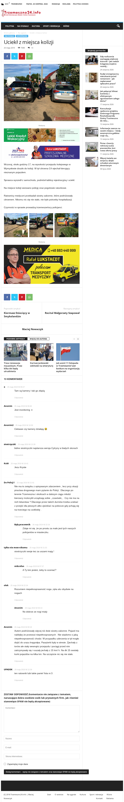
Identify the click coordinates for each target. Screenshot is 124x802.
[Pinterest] (22, 56)
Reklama (66, 4)
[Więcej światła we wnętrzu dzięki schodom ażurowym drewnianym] (91, 162)
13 (32, 48)
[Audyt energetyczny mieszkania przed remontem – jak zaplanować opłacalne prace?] (91, 77)
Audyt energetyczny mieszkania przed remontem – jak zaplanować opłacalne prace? (109, 78)
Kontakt (99, 798)
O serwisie (59, 794)
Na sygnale (23, 26)
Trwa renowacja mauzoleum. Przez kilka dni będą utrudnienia (13, 367)
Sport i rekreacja (51, 26)
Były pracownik (22, 524)
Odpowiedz (18, 398)
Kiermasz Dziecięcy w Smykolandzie (17, 314)
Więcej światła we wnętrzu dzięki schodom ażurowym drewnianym (109, 162)
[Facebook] (7, 56)
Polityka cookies (80, 4)
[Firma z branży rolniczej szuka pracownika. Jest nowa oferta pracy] (91, 147)
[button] (118, 26)
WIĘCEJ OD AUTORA (38, 339)
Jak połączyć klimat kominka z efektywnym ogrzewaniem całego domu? (109, 96)
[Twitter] (14, 56)
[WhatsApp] (29, 56)
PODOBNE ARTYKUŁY (15, 339)
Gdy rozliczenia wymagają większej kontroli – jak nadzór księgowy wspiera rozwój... (109, 61)
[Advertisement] (102, 194)
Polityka (9, 26)
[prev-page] (74, 339)
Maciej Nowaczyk (32, 329)
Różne (66, 26)
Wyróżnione (22, 36)
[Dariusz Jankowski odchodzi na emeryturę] (41, 352)
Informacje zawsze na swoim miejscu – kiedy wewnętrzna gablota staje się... (110, 132)
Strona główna (9, 33)
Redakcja (56, 4)
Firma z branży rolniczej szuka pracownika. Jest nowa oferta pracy (108, 147)
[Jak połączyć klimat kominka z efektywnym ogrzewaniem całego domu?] (91, 95)
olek (6, 585)
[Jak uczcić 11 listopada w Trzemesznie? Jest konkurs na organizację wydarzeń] (68, 352)
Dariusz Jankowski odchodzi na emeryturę (41, 364)
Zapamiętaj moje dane (17, 764)
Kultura (36, 26)
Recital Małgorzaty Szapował (62, 313)
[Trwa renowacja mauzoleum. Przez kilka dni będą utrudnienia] (15, 352)
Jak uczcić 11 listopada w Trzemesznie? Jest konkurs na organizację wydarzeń (67, 367)
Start (49, 794)
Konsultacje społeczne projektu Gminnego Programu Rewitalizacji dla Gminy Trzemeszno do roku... (109, 114)
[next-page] (78, 339)
